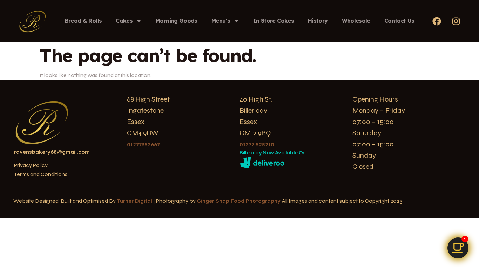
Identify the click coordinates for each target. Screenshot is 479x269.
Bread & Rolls (83, 20)
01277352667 (143, 144)
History (318, 20)
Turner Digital (134, 201)
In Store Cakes (273, 20)
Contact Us (399, 20)
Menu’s (220, 20)
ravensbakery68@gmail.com (52, 152)
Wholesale (356, 20)
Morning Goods (176, 20)
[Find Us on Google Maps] (457, 247)
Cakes (124, 20)
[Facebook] (437, 21)
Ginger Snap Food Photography (239, 201)
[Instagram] (456, 21)
